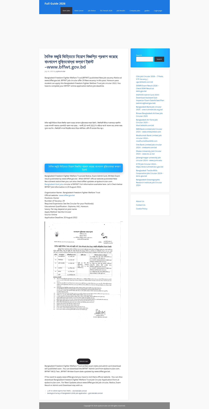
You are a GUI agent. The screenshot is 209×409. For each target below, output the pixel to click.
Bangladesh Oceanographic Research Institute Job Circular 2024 (149, 182)
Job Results (121, 10)
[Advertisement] (104, 30)
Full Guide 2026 (55, 3)
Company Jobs (135, 10)
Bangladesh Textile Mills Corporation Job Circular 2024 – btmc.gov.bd (149, 173)
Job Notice (92, 10)
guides (147, 10)
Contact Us (140, 205)
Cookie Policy (141, 208)
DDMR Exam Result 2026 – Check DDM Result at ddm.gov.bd (147, 88)
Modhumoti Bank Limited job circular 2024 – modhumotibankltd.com (149, 138)
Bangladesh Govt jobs (54, 184)
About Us (140, 201)
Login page (158, 10)
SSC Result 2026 (106, 10)
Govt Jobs (66, 10)
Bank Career (79, 10)
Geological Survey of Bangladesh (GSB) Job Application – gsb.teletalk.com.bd (75, 393)
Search (139, 55)
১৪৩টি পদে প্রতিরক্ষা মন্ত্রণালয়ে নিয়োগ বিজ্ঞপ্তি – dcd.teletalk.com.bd (67, 391)
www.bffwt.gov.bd (67, 195)
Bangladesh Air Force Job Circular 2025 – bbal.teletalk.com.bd (147, 123)
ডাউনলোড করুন (83, 361)
